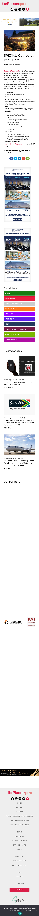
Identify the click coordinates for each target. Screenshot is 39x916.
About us (19, 807)
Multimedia (9, 319)
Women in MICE (11, 339)
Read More (7, 387)
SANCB (19, 849)
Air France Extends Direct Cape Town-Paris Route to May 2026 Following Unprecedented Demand (19, 463)
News (18, 64)
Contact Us (19, 884)
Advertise (19, 890)
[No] (37, 910)
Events (19, 872)
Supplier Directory (19, 865)
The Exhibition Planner (19, 820)
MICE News (9, 314)
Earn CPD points (19, 845)
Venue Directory (19, 861)
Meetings (19, 812)
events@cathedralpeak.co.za (14, 144)
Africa (7, 293)
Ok (20, 913)
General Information (13, 304)
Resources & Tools (19, 841)
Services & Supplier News (15, 329)
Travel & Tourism (12, 334)
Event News (10, 298)
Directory (19, 856)
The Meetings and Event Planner (19, 816)
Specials (19, 877)
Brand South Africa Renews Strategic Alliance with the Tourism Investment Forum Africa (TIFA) (19, 422)
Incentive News (11, 309)
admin (6, 64)
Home (19, 803)
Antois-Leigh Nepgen (10, 379)
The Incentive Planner (19, 825)
